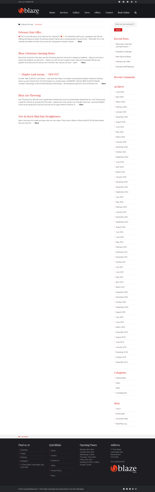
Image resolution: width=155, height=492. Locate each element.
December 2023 (122, 182)
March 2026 (120, 102)
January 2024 (121, 177)
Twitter (23, 453)
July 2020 (119, 317)
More (80, 41)
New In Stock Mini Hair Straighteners (39, 116)
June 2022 (120, 237)
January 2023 (121, 212)
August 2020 (120, 312)
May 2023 (119, 202)
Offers (98, 12)
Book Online (124, 12)
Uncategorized (121, 393)
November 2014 (122, 362)
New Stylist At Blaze (123, 56)
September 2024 (122, 157)
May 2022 (119, 242)
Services (64, 12)
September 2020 (122, 307)
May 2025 (119, 132)
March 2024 (120, 172)
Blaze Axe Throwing (29, 95)
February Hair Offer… (30, 32)
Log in (118, 408)
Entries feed (120, 414)
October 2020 (121, 302)
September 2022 (122, 222)
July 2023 (119, 197)
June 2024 (120, 162)
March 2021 (120, 287)
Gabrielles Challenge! (124, 51)
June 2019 (120, 342)
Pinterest (23, 457)
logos (118, 383)
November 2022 (122, 217)
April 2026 (120, 97)
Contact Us (55, 460)
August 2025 (120, 122)
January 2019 (121, 347)
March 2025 (120, 137)
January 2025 (121, 142)
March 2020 (120, 327)
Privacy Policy (56, 470)
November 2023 (122, 187)
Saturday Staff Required (125, 67)
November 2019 (122, 332)
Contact (109, 12)
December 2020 (122, 292)
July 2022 (119, 232)
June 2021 (120, 272)
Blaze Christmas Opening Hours (36, 53)
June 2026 (120, 92)
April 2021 (120, 282)
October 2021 (121, 262)
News (87, 12)
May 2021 (119, 277)
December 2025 (122, 117)
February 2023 (121, 207)
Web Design (80, 489)
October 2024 (121, 152)
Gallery (76, 12)
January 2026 (121, 112)
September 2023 (122, 192)
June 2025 (120, 127)
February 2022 (121, 247)
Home (52, 12)
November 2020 (122, 297)
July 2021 (119, 267)
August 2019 (120, 337)
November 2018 (122, 352)
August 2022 (120, 227)
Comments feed (122, 419)
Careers (54, 455)
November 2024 (122, 147)
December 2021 (122, 252)
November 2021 (122, 257)
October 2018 (121, 357)
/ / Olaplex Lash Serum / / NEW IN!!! (38, 74)
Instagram (24, 461)
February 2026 (121, 107)
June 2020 (120, 322)
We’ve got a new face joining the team (124, 45)
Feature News (121, 378)
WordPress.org (121, 424)
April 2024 (120, 167)
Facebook (24, 450)
